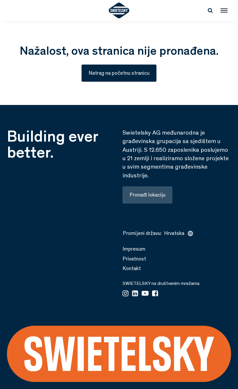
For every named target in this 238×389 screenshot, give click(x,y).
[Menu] (224, 10)
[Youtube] (145, 294)
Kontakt (131, 268)
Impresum (133, 249)
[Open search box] (210, 10)
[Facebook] (155, 294)
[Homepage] (119, 10)
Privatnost (134, 259)
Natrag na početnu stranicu (119, 73)
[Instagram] (125, 294)
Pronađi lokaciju (147, 195)
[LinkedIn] (135, 294)
